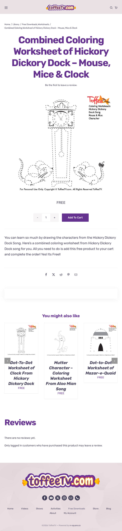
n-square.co (75, 525)
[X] (53, 274)
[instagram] (64, 497)
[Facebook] (46, 274)
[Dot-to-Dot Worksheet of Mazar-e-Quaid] (100, 324)
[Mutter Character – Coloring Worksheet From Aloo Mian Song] (61, 324)
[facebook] (44, 497)
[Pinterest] (68, 274)
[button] (7, 361)
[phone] (77, 497)
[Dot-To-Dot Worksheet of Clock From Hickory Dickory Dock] (21, 324)
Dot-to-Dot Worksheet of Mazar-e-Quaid (101, 368)
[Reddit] (61, 274)
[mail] (70, 497)
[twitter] (57, 497)
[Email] (76, 274)
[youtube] (51, 497)
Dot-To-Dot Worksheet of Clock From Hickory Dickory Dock (21, 373)
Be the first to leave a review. (61, 85)
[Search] (111, 7)
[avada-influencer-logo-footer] (61, 474)
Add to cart (75, 217)
